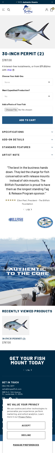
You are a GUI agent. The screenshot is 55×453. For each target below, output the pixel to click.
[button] (3, 2)
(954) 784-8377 (8, 386)
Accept (26, 425)
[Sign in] (46, 9)
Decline (26, 435)
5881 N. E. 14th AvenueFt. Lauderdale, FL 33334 (12, 393)
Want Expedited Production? (16, 90)
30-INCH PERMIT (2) (13, 338)
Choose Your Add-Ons (12, 76)
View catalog (3, 9)
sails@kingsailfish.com (12, 389)
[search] (8, 10)
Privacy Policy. (25, 416)
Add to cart (27, 120)
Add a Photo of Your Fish (14, 104)
